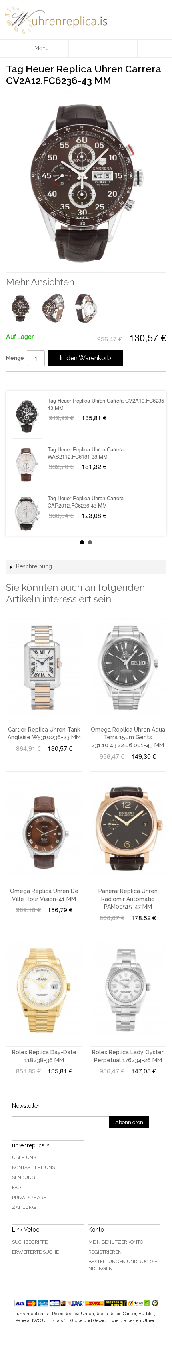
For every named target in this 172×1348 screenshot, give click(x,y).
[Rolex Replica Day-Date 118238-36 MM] (44, 990)
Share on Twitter (36, 381)
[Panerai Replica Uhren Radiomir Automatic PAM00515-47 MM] (128, 828)
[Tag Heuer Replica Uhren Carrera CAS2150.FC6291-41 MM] (27, 514)
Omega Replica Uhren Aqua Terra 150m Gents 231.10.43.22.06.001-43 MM (128, 737)
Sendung (23, 1177)
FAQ (16, 1187)
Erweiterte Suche (35, 1252)
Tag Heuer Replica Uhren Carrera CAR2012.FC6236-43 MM (86, 404)
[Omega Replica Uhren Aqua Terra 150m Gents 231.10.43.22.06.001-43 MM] (128, 667)
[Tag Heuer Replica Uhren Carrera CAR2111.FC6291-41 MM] (27, 465)
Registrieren (105, 1252)
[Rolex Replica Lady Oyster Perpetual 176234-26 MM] (128, 990)
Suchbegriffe (30, 1242)
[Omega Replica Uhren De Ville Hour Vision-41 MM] (44, 828)
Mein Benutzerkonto (115, 1242)
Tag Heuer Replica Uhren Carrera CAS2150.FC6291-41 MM (86, 502)
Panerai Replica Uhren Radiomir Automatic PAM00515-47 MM (128, 899)
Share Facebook (20, 381)
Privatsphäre (29, 1197)
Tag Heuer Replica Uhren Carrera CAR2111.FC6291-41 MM (86, 453)
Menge (15, 358)
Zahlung (24, 1207)
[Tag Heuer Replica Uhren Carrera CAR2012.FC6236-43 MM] (27, 416)
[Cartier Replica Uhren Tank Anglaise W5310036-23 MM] (44, 667)
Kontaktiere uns (33, 1167)
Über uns (24, 1157)
